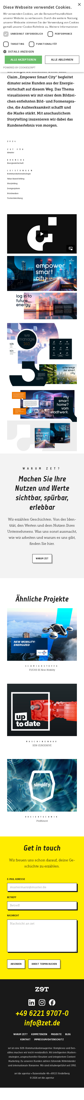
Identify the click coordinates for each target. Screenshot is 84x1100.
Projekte (56, 1034)
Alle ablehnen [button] (62, 59)
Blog (68, 1034)
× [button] (79, 4)
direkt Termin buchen (44, 964)
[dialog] (42, 36)
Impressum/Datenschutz (49, 1039)
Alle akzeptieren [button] (23, 59)
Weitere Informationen (63, 27)
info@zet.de (42, 1023)
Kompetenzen (39, 1034)
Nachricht (13, 915)
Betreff (11, 897)
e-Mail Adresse (16, 879)
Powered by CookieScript (19, 67)
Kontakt (25, 1039)
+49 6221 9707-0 (42, 1014)
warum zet (42, 558)
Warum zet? (20, 1034)
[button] (42, 51)
